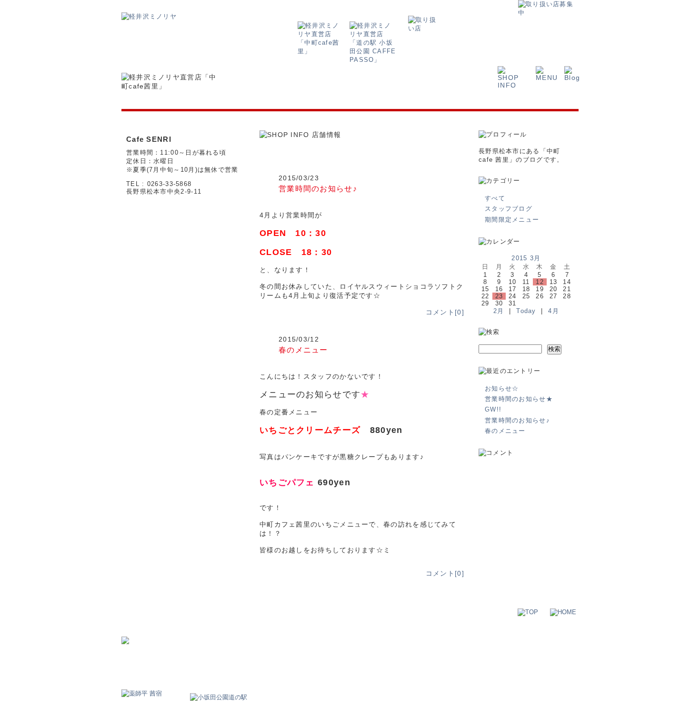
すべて (495, 198)
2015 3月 (525, 258)
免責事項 (560, 633)
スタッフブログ (508, 208)
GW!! (493, 409)
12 (540, 281)
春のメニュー (303, 349)
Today (526, 310)
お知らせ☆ (502, 388)
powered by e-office (552, 691)
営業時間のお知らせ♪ (318, 188)
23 (499, 296)
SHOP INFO (245, 648)
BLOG (301, 648)
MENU (277, 648)
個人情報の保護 (519, 633)
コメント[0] (445, 312)
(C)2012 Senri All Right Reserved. (532, 684)
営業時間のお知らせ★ (519, 398)
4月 (553, 310)
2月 (498, 310)
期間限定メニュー (512, 219)
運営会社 (479, 633)
